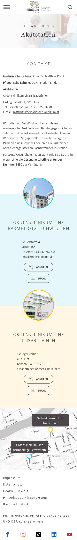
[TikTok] (38, 534)
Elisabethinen (31, 521)
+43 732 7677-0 (44, 252)
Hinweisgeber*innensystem (25, 497)
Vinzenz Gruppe (56, 516)
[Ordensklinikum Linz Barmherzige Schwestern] (29, 459)
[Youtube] (69, 534)
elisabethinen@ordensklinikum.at (38, 369)
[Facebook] (7, 534)
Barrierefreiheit (16, 504)
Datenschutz (13, 484)
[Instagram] (23, 534)
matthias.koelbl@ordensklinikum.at (36, 112)
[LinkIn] (54, 534)
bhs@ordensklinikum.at (37, 257)
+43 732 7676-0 (38, 364)
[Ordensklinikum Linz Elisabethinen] (50, 432)
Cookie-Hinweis (15, 491)
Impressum (12, 478)
